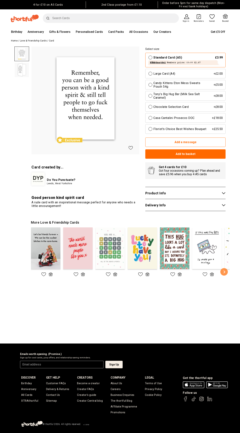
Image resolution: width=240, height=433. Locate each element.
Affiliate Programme (124, 406)
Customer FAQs (56, 383)
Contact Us (53, 394)
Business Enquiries (122, 394)
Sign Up (114, 364)
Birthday (16, 32)
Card (51, 40)
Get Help (53, 377)
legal (149, 377)
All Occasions (138, 32)
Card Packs (116, 32)
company (118, 377)
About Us (116, 383)
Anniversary (36, 32)
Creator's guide (86, 394)
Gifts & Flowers (59, 32)
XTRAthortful (29, 400)
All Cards (27, 394)
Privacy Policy (153, 389)
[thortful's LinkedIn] (209, 400)
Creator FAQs (85, 389)
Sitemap (51, 400)
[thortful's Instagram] (201, 400)
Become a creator (88, 383)
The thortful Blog (121, 400)
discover (28, 377)
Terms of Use (153, 383)
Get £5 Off (218, 32)
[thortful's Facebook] (185, 400)
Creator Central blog (90, 400)
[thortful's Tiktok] (193, 400)
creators (85, 377)
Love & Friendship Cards (33, 40)
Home (14, 40)
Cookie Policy (153, 394)
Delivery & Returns (57, 389)
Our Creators (162, 32)
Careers (116, 389)
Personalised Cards (89, 32)
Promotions (118, 412)
